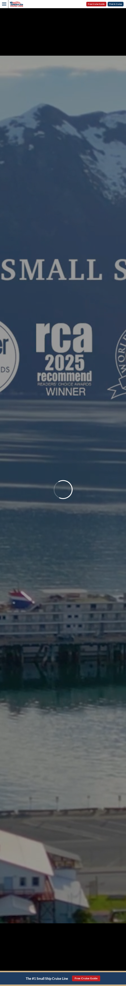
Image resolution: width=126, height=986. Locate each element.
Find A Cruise (115, 4)
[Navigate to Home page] (16, 4)
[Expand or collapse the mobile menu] (4, 4)
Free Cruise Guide (96, 4)
